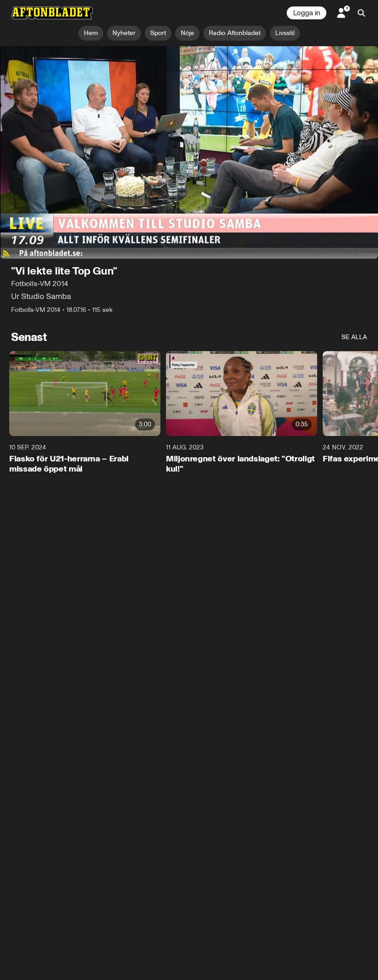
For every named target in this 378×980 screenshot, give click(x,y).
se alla (354, 337)
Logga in (306, 13)
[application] (189, 152)
